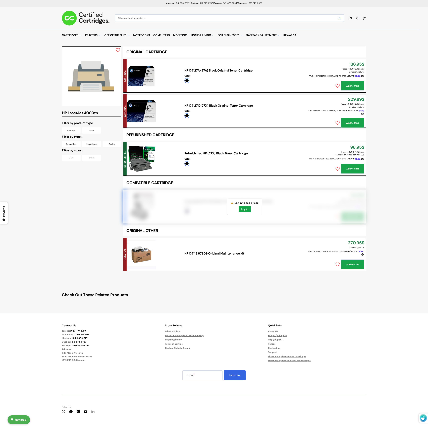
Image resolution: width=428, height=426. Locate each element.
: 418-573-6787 (202, 3)
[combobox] (229, 18)
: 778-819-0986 (249, 3)
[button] (350, 18)
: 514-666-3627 (177, 3)
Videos (272, 343)
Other (91, 130)
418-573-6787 (78, 341)
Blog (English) (275, 339)
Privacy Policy (172, 331)
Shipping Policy (173, 339)
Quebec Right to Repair (177, 348)
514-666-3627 (79, 338)
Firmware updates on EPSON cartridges (289, 360)
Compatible (71, 144)
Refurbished (91, 144)
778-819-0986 (81, 334)
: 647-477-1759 (225, 3)
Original (112, 144)
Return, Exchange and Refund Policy (184, 335)
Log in (244, 209)
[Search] (339, 18)
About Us (273, 331)
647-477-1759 (78, 330)
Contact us (274, 348)
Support (272, 352)
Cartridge (71, 130)
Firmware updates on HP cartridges (287, 356)
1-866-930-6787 (80, 345)
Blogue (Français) (277, 335)
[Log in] (356, 18)
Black (71, 158)
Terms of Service (174, 343)
